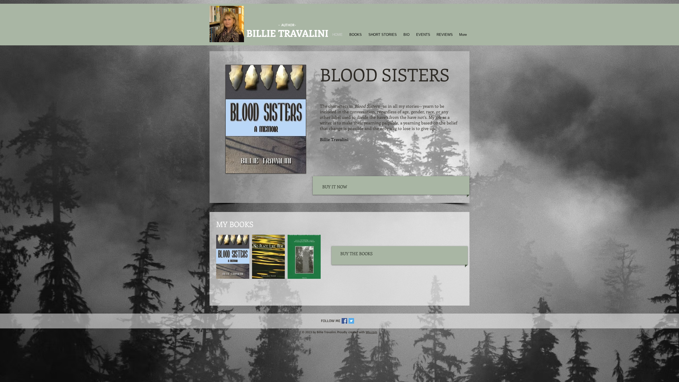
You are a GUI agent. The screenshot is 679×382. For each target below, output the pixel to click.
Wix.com (371, 332)
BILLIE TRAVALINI (287, 33)
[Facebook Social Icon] (344, 321)
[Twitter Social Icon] (351, 321)
